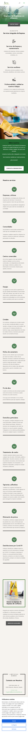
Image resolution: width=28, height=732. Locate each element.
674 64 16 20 (14, 690)
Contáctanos (14, 24)
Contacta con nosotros (14, 168)
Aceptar (14, 721)
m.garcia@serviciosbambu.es (14, 692)
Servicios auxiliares (14, 623)
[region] (14, 714)
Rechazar (14, 729)
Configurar (14, 725)
